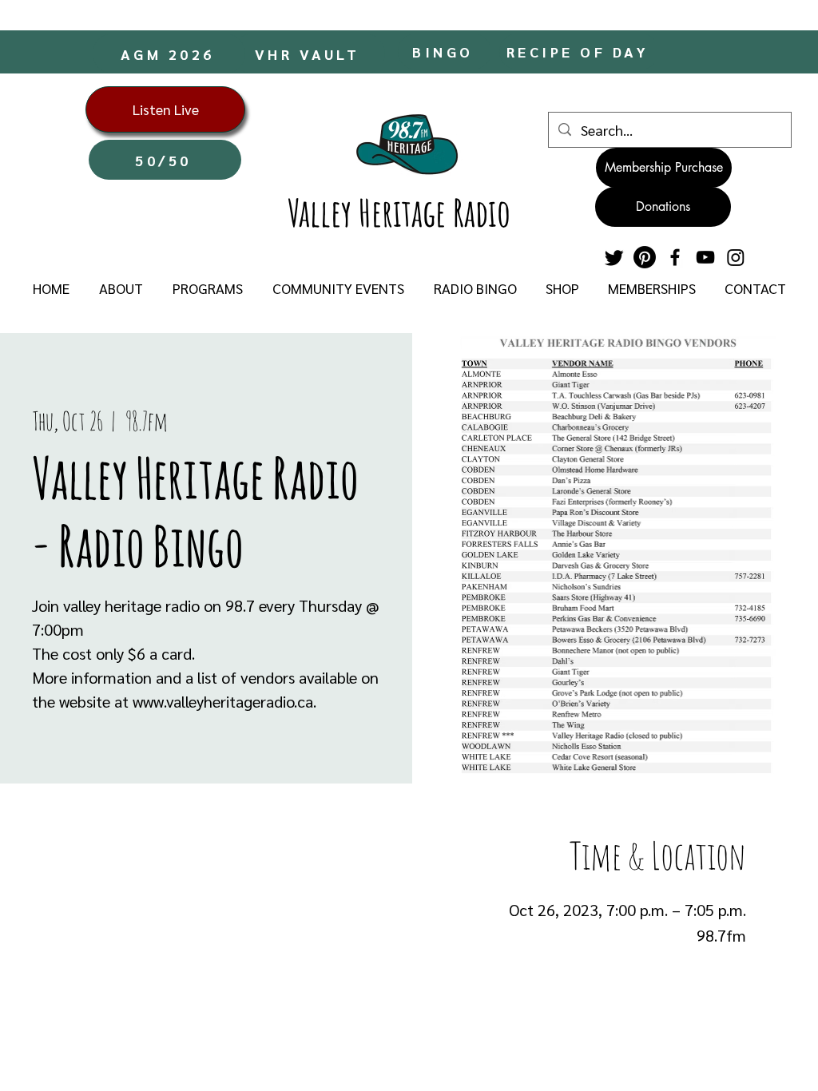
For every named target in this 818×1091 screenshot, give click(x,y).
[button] (120, 288)
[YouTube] (705, 257)
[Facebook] (675, 257)
